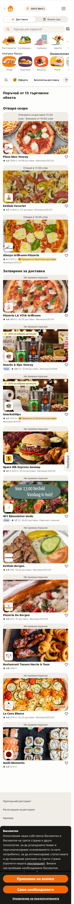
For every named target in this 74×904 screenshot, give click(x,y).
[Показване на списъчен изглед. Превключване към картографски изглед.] (67, 29)
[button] (8, 9)
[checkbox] (9, 64)
